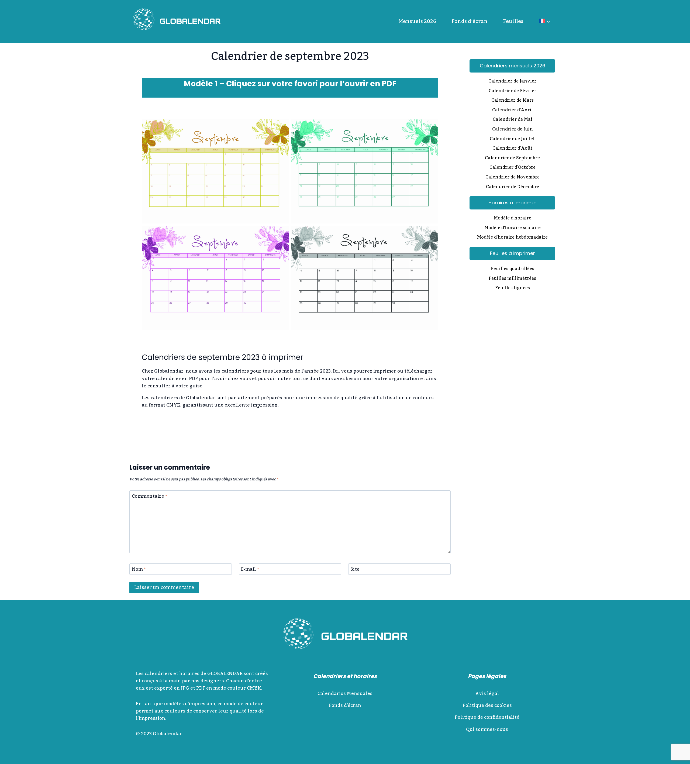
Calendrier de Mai (512, 120)
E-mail (250, 570)
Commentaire (149, 497)
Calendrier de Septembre (512, 158)
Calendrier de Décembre (512, 187)
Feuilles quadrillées (512, 269)
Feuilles (513, 21)
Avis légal (487, 693)
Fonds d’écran (469, 21)
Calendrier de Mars (512, 101)
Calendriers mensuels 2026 (512, 65)
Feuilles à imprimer (512, 253)
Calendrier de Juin (512, 129)
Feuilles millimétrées (512, 279)
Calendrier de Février (512, 91)
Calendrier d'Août (512, 149)
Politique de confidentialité (487, 717)
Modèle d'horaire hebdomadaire (512, 238)
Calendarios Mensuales (345, 693)
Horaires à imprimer (512, 202)
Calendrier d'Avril (512, 110)
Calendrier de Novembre (512, 177)
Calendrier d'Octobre (512, 168)
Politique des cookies (487, 705)
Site (355, 570)
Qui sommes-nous (487, 729)
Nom (139, 570)
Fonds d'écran (345, 705)
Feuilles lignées (512, 288)
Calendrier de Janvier (512, 81)
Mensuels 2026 (417, 21)
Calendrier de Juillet (512, 139)
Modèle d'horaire (512, 218)
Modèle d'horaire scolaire (512, 228)
